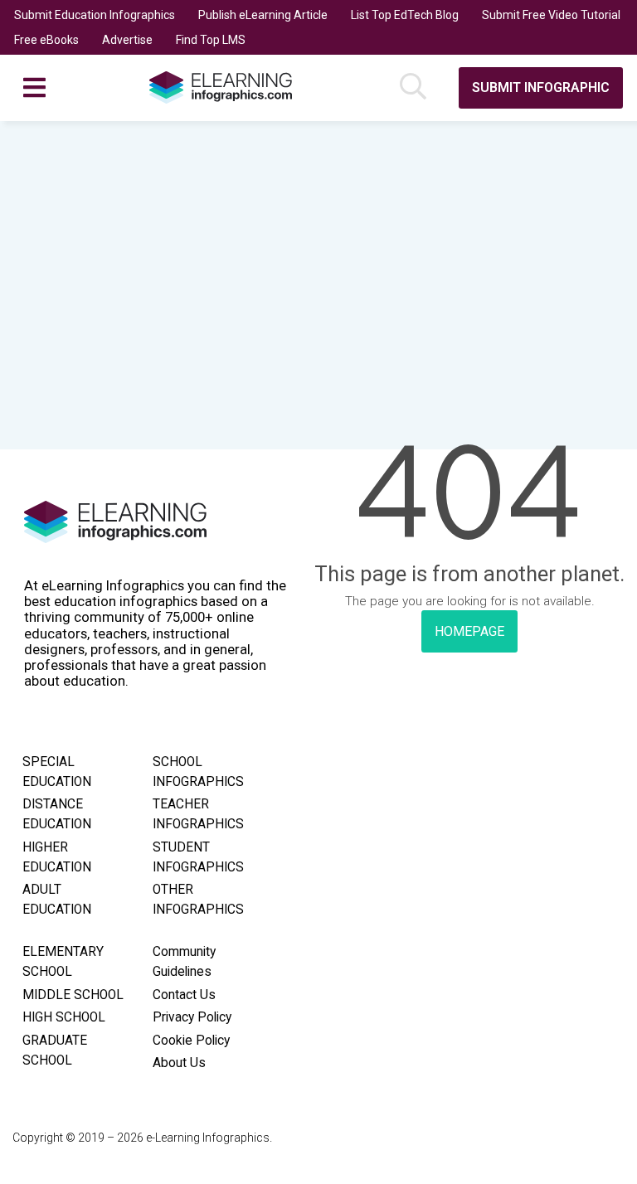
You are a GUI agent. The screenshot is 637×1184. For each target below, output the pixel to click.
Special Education (56, 772)
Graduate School (54, 1050)
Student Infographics (198, 857)
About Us (179, 1062)
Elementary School (63, 961)
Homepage (469, 631)
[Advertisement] (318, 245)
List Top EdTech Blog (405, 15)
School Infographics (198, 772)
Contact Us (184, 994)
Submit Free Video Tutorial (551, 15)
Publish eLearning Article (263, 15)
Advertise (127, 39)
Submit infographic (541, 87)
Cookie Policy (191, 1040)
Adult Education (56, 899)
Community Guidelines (184, 961)
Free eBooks (46, 39)
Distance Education (56, 814)
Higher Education (56, 857)
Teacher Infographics (198, 814)
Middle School (73, 994)
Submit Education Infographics (94, 15)
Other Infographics (198, 899)
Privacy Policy (192, 1017)
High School (63, 1017)
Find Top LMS (211, 39)
